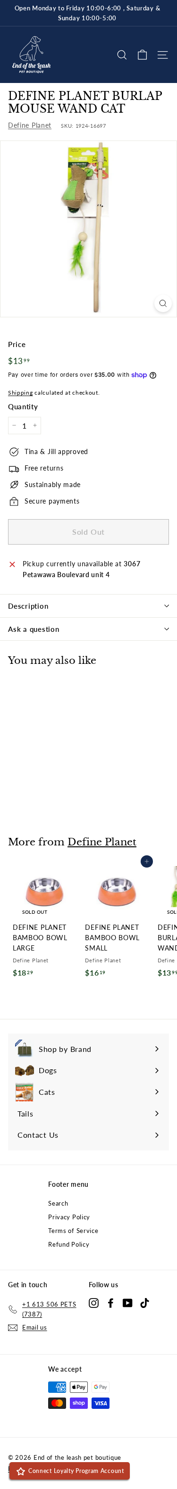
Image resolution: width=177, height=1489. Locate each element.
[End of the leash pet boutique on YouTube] (128, 1303)
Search (58, 1203)
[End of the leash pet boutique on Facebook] (111, 1303)
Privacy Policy (69, 1217)
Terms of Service (73, 1230)
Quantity (23, 406)
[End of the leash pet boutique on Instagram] (94, 1303)
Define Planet (29, 125)
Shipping (20, 392)
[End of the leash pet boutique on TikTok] (145, 1303)
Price (17, 344)
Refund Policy (68, 1244)
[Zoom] (163, 303)
